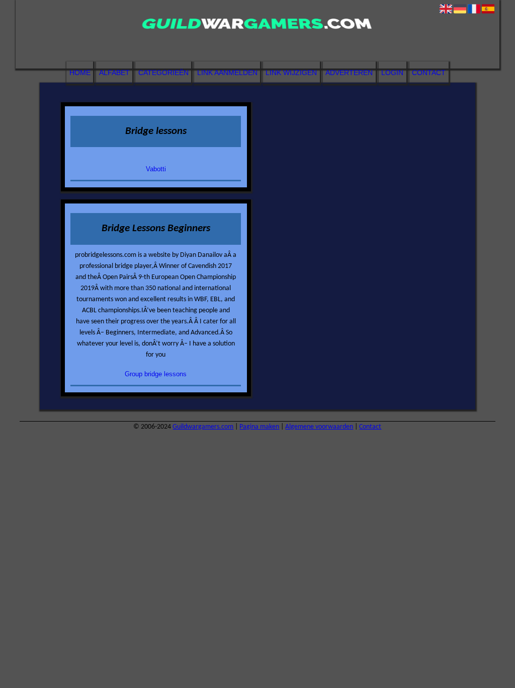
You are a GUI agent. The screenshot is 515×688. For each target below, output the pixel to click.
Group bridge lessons (156, 374)
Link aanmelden (227, 72)
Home (80, 72)
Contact (429, 72)
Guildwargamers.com (203, 427)
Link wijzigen (291, 72)
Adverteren (349, 72)
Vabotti (156, 169)
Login (392, 72)
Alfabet (114, 72)
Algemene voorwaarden (319, 427)
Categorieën (163, 72)
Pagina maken (259, 427)
